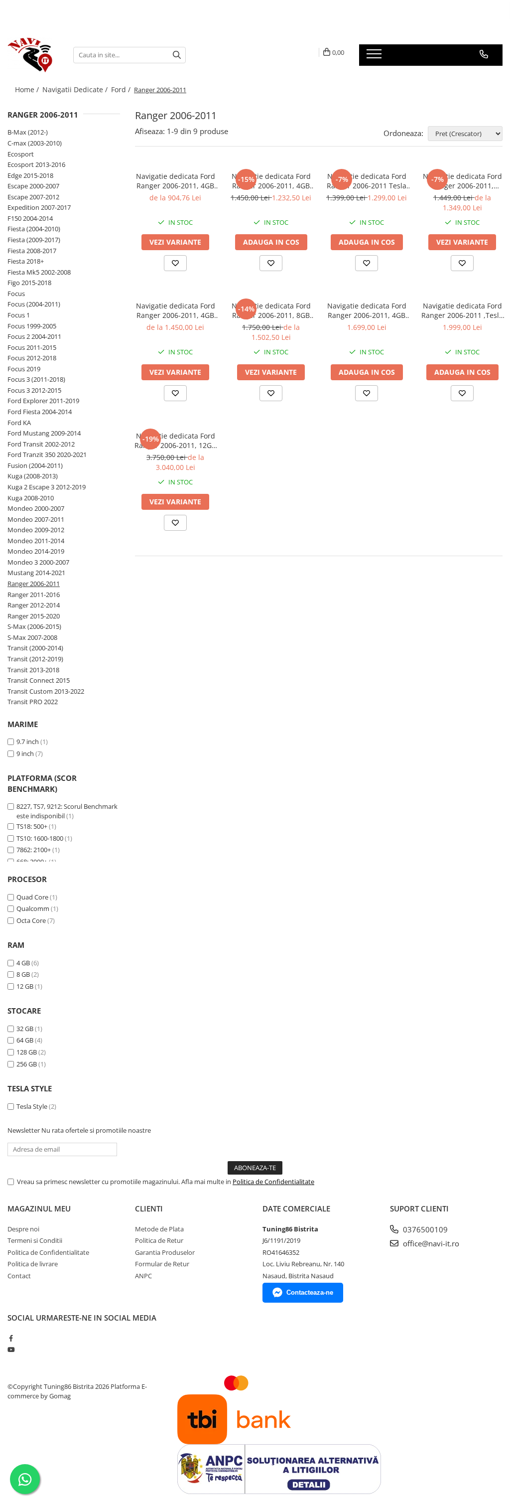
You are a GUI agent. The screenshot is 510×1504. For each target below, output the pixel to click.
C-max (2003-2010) (34, 143)
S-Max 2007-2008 (32, 637)
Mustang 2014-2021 (36, 572)
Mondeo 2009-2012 (35, 529)
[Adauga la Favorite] (175, 263)
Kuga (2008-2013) (32, 475)
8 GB (23, 974)
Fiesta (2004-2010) (33, 228)
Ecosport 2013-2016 (36, 164)
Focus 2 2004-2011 (34, 336)
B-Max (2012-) (27, 132)
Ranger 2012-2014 (33, 605)
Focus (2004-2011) (33, 304)
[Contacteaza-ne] (484, 54)
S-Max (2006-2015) (34, 626)
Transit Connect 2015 (38, 680)
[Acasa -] (32, 54)
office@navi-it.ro (430, 1243)
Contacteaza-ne (309, 1292)
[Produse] (375, 56)
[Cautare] (177, 55)
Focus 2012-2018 (31, 357)
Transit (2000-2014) (35, 647)
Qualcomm (32, 908)
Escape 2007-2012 (33, 196)
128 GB (26, 1052)
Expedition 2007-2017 (39, 207)
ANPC (143, 1275)
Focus (16, 293)
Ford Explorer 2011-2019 (43, 400)
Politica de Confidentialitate (273, 1181)
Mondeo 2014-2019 (35, 551)
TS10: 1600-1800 (39, 838)
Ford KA (19, 422)
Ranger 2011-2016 (33, 594)
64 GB (24, 1040)
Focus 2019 (23, 368)
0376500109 (424, 1229)
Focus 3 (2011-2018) (36, 379)
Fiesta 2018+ (25, 261)
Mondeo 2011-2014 (35, 540)
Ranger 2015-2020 (33, 615)
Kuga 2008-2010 (30, 497)
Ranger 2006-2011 (33, 583)
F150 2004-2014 (30, 218)
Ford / (121, 89)
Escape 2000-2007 (33, 185)
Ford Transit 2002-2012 (41, 444)
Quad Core (32, 897)
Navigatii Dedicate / (76, 89)
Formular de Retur (162, 1263)
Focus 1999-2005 (31, 325)
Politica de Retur (159, 1240)
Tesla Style (31, 1106)
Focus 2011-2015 (31, 347)
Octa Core (31, 920)
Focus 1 (18, 314)
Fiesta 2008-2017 (31, 250)
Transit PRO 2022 (32, 701)
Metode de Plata (159, 1228)
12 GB (24, 986)
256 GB (26, 1063)
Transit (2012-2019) (35, 658)
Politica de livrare (32, 1263)
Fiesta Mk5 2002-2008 (39, 272)
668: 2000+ (31, 861)
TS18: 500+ (31, 826)
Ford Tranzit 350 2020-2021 (47, 454)
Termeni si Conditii (34, 1240)
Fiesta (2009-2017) (33, 239)
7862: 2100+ (33, 849)
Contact (19, 1275)
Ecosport (20, 154)
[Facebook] (10, 1338)
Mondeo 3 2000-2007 (38, 562)
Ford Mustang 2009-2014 (44, 433)
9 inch (25, 753)
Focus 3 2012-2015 (34, 390)
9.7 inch (27, 741)
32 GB (24, 1028)
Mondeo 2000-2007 (35, 508)
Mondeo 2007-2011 (35, 519)
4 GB (23, 962)
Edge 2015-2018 (30, 175)
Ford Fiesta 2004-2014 (39, 411)
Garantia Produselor (165, 1252)
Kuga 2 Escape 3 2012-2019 (46, 486)
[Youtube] (10, 1349)
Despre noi (23, 1228)
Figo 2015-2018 (29, 282)
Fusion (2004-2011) (35, 465)
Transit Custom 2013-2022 (45, 691)
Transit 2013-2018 (33, 669)
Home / (28, 89)
